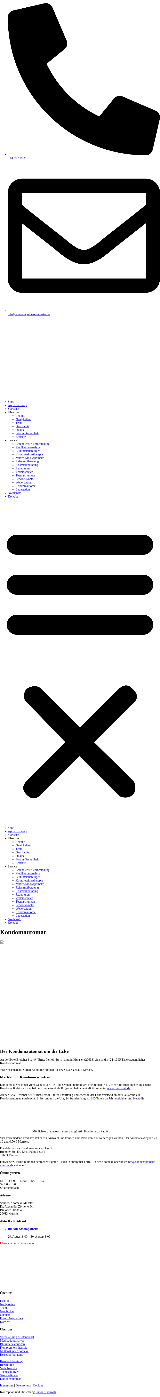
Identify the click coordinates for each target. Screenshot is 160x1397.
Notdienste (14, 493)
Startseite (13, 408)
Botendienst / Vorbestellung (33, 443)
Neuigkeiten (23, 419)
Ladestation (23, 489)
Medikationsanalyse (28, 447)
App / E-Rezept (17, 405)
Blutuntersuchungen (28, 450)
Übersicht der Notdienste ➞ (17, 1243)
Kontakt (13, 496)
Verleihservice (24, 472)
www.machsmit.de (118, 1088)
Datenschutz (23, 1385)
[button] (80, 662)
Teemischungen (25, 475)
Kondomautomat (26, 486)
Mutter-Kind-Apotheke (30, 457)
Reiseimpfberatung (27, 461)
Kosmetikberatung (27, 465)
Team (19, 422)
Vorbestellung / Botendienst (17, 1337)
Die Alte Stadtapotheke (23, 1229)
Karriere (21, 436)
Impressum (6, 1385)
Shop (11, 401)
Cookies (38, 1385)
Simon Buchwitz (46, 1392)
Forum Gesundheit (27, 433)
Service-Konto (25, 479)
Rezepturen (23, 468)
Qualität (20, 429)
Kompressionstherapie (29, 454)
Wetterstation (24, 482)
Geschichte (22, 426)
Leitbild (20, 415)
